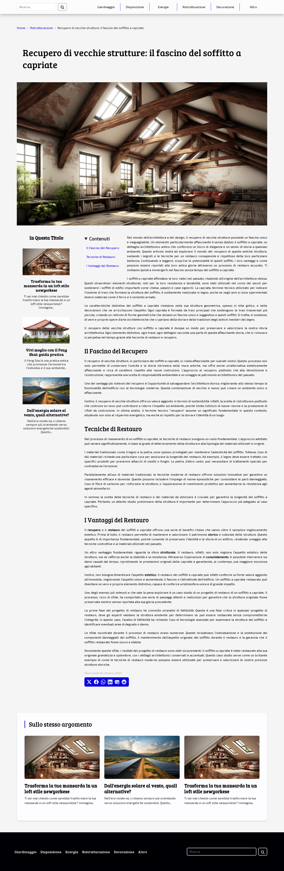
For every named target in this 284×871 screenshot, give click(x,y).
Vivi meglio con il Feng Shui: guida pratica (46, 352)
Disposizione (135, 7)
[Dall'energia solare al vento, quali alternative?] (46, 390)
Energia (163, 7)
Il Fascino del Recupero (102, 248)
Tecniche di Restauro (100, 257)
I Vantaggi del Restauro (102, 265)
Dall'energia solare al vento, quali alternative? (46, 412)
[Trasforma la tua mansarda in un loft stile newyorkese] (46, 261)
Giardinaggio (106, 7)
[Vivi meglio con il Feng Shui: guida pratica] (46, 330)
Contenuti (99, 238)
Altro (253, 7)
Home (21, 28)
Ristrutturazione (194, 7)
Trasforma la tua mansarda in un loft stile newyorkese (46, 286)
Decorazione (225, 7)
